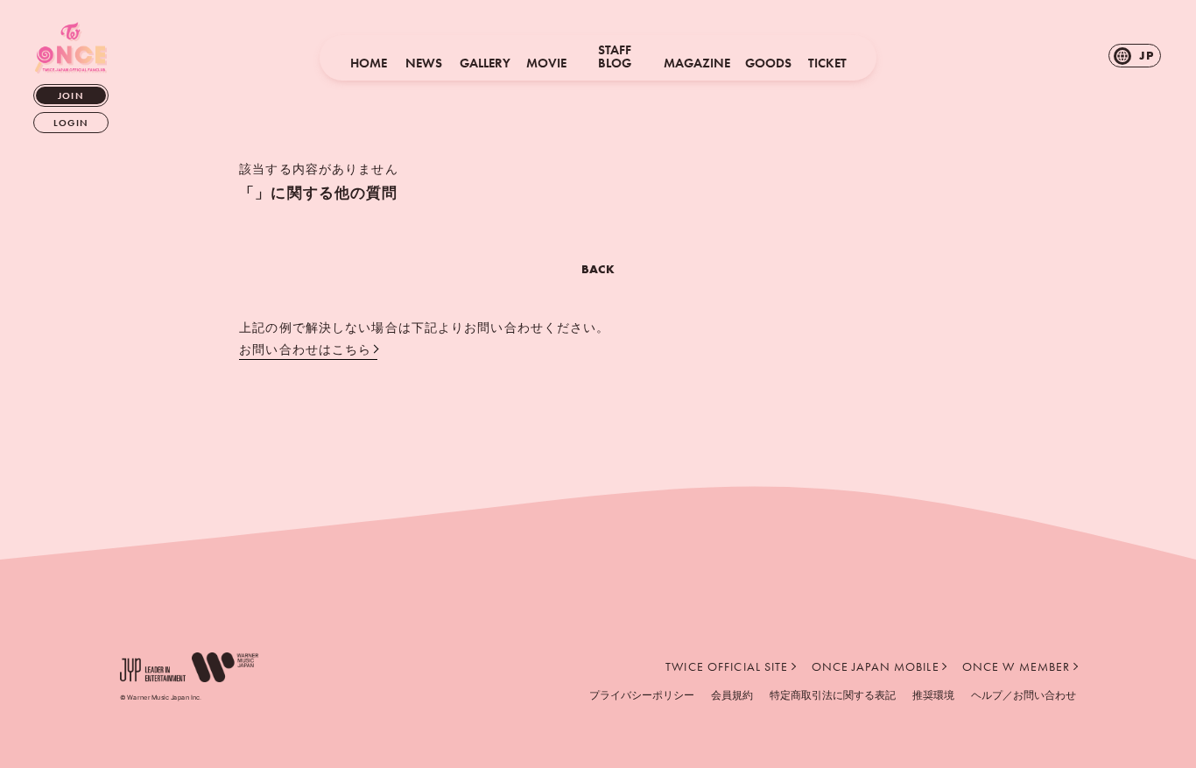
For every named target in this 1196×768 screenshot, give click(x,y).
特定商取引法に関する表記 (833, 694)
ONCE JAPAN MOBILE (875, 666)
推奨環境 (933, 694)
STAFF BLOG (614, 57)
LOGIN (70, 122)
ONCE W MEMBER (1016, 666)
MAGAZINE (697, 63)
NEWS (423, 63)
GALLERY (485, 63)
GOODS (768, 63)
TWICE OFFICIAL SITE (726, 666)
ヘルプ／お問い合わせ (1023, 694)
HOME (368, 63)
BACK (598, 269)
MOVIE (546, 63)
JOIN (70, 95)
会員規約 (732, 694)
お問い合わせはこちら (305, 349)
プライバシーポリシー (641, 694)
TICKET (827, 63)
